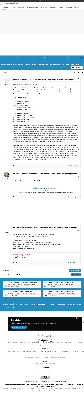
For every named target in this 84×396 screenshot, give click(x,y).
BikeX (24, 388)
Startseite (5, 304)
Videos (61, 7)
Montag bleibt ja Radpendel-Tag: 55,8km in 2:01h (21, 284)
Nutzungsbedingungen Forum (54, 342)
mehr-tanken (58, 388)
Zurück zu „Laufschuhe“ (12, 274)
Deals (56, 357)
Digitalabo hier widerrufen (57, 345)
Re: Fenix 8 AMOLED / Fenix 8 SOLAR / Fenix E (61, 282)
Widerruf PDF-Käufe (78, 351)
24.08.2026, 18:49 (51, 286)
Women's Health (53, 391)
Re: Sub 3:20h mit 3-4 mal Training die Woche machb (22, 282)
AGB (29, 342)
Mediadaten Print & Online (41, 363)
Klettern (51, 388)
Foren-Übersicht (14, 304)
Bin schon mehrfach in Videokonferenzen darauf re (22, 293)
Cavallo (38, 388)
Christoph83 (7, 286)
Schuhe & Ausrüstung (32, 7)
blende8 (7, 232)
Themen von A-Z (39, 357)
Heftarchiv (53, 363)
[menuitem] (75, 58)
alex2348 (6, 84)
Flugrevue (44, 388)
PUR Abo (40, 351)
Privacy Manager (77, 342)
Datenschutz (41, 304)
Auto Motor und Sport (15, 388)
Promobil (34, 391)
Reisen (34, 351)
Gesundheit (53, 7)
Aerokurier (5, 388)
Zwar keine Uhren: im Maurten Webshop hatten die (62, 293)
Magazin (8, 351)
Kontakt (9, 342)
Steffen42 (6, 295)
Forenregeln (33, 304)
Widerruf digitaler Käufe (64, 351)
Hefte (40, 0)
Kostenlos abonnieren (19, 327)
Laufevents (21, 7)
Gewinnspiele (49, 357)
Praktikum (45, 345)
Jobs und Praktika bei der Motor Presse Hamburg (45, 370)
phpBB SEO (13, 307)
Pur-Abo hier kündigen (50, 351)
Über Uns (16, 342)
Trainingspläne (5, 7)
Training (13, 7)
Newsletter (62, 357)
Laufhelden (69, 7)
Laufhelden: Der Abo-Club (24, 351)
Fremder (46, 295)
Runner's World (43, 391)
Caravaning (31, 388)
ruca (45, 286)
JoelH (6, 178)
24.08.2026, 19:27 (15, 286)
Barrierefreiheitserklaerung (34, 345)
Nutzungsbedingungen (38, 342)
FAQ (21, 304)
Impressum (23, 342)
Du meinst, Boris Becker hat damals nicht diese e (61, 284)
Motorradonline (76, 388)
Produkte (45, 0)
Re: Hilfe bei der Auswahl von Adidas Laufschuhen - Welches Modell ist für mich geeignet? (45, 174)
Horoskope (76, 7)
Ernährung (44, 7)
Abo (14, 351)
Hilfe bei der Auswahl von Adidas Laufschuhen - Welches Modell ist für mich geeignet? (44, 79)
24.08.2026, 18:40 (13, 295)
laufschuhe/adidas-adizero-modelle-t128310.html (28, 181)
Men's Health (66, 388)
